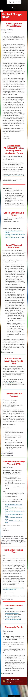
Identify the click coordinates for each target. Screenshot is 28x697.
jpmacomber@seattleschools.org (13, 619)
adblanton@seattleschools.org (12, 616)
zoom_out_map (25, 30)
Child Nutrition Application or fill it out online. (14, 175)
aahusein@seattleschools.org (12, 613)
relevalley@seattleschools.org (10, 382)
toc (2, 11)
